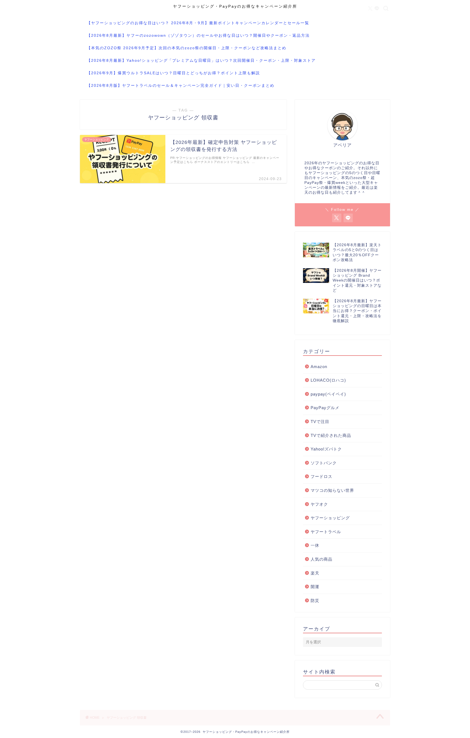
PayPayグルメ (325, 407)
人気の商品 (321, 559)
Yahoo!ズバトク (326, 449)
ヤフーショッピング (330, 517)
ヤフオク (319, 504)
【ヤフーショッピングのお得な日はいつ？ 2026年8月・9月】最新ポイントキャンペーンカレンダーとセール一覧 (198, 23)
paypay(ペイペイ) (328, 394)
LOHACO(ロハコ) (328, 380)
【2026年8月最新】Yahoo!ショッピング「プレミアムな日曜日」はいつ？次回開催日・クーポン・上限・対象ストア (201, 60)
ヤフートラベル (326, 531)
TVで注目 (320, 421)
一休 (315, 545)
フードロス (321, 476)
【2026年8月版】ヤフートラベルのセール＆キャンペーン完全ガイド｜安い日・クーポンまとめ (180, 85)
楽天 (315, 573)
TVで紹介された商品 (331, 435)
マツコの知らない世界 (332, 490)
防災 (315, 600)
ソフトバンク (324, 463)
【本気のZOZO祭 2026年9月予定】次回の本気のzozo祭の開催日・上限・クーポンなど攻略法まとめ (186, 48)
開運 (315, 586)
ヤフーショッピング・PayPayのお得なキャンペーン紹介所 (235, 6)
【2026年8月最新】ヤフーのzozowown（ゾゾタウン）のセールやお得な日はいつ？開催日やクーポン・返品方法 (198, 35)
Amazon (319, 366)
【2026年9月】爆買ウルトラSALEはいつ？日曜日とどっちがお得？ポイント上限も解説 (173, 73)
